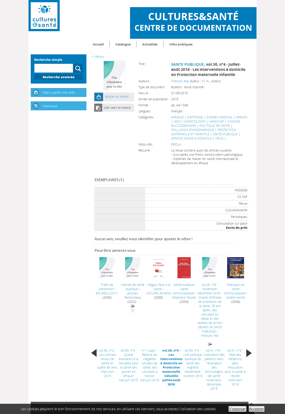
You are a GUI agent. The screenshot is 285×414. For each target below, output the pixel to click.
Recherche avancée (59, 77)
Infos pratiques (181, 44)
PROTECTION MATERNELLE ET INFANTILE (203, 132)
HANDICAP (216, 121)
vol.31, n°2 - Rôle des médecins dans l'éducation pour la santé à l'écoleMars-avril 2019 (235, 367)
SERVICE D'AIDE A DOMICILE (191, 138)
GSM (177, 121)
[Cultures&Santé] (44, 15)
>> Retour (97, 56)
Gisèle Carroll (235, 297)
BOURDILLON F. (107, 293)
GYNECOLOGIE (194, 121)
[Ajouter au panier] (98, 97)
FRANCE (241, 117)
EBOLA (176, 144)
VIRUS (219, 138)
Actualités (150, 44)
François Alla (179, 81)
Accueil (98, 44)
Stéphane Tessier (184, 297)
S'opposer (237, 408)
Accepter (256, 408)
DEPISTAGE (195, 117)
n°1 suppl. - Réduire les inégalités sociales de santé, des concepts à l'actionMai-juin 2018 (149, 365)
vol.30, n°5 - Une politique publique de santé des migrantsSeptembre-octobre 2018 (192, 363)
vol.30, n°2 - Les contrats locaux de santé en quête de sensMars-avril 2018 (107, 363)
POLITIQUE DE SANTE (215, 125)
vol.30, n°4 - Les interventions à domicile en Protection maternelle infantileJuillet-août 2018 (171, 367)
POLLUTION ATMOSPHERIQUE (192, 130)
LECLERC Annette (158, 293)
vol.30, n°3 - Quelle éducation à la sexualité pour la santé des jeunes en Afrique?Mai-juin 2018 (128, 365)
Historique (50, 106)
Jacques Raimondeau (132, 295)
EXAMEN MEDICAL (219, 117)
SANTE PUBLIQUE (187, 64)
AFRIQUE (177, 117)
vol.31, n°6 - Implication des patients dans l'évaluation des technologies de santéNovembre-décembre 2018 (214, 369)
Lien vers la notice (117, 107)
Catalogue (123, 44)
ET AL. (206, 81)
